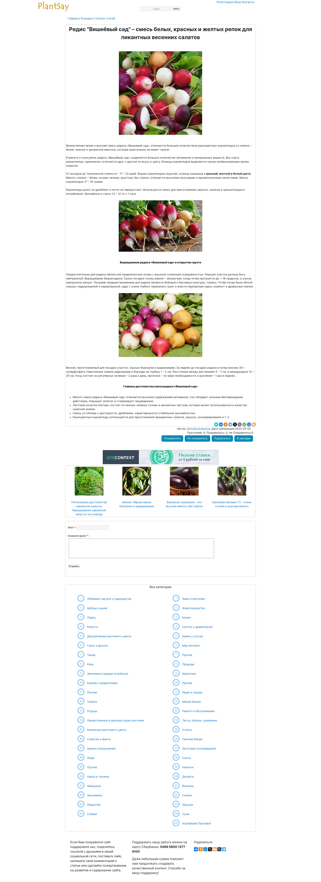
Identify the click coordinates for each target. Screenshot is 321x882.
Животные (189, 673)
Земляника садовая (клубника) (107, 673)
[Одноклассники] (226, 424)
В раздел (86, 18)
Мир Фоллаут (191, 645)
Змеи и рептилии (193, 598)
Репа (90, 664)
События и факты (99, 739)
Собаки (92, 814)
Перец (91, 617)
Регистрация (225, 2)
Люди (90, 758)
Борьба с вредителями (102, 683)
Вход (237, 2)
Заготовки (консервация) (199, 748)
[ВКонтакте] (221, 424)
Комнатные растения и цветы (106, 729)
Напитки (187, 767)
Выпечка (187, 786)
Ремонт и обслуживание (198, 711)
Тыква (91, 655)
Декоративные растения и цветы (109, 636)
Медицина (94, 786)
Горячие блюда (192, 739)
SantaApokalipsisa (198, 428)
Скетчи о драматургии (197, 626)
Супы (185, 814)
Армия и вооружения (101, 748)
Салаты (187, 795)
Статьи (187, 729)
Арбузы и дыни (97, 608)
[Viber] (240, 424)
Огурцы (92, 711)
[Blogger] (254, 424)
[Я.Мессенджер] (216, 424)
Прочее (92, 692)
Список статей (105, 18)
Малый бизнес (191, 701)
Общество (94, 804)
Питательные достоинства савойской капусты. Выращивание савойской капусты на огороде (89, 508)
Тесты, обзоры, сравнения (199, 720)
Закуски (187, 804)
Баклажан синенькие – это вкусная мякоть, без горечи (184, 504)
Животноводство (193, 608)
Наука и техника (98, 776)
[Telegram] (230, 424)
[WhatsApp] (244, 424)
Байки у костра (192, 636)
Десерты (188, 776)
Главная (73, 18)
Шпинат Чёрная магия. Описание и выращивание (136, 504)
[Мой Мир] (249, 424)
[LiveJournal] (219, 849)
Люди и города (192, 692)
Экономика (94, 795)
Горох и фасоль (97, 645)
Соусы (186, 758)
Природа (188, 664)
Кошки (186, 617)
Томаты (92, 701)
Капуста (92, 626)
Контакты (248, 2)
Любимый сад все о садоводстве (109, 598)
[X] (235, 424)
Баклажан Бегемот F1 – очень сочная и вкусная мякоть (231, 504)
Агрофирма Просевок (196, 823)
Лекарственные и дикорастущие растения (115, 720)
